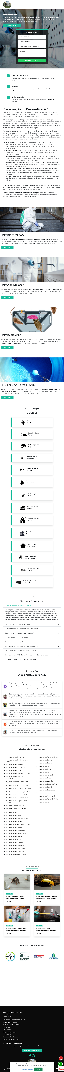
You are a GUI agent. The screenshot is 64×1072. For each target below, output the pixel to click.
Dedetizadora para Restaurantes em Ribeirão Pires (45, 930)
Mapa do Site (7, 1029)
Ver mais (9, 901)
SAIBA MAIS (7, 247)
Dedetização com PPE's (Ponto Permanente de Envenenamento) (27, 655)
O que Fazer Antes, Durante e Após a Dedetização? (22, 659)
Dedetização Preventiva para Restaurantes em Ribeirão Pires (16, 930)
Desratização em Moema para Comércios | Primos (15, 897)
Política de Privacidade (9, 1032)
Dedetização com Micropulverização (17, 642)
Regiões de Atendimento (10, 1037)
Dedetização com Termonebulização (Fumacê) (20, 650)
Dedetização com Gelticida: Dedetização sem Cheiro (22, 646)
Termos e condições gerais (10, 1039)
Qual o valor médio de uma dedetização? (18, 605)
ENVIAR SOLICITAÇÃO (32, 60)
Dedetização (6, 1027)
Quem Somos (7, 1034)
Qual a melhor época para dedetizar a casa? (19, 633)
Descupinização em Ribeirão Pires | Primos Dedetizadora (46, 897)
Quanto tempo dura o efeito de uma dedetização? (21, 628)
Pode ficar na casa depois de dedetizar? (18, 624)
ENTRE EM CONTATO (12, 25)
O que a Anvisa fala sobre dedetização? (18, 637)
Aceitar (38, 1069)
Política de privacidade (27, 1069)
